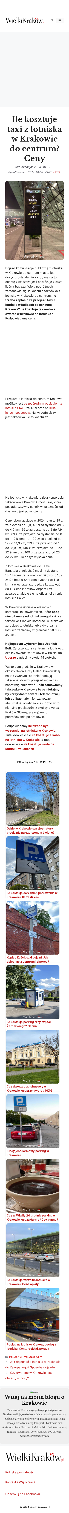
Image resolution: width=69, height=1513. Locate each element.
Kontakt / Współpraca (20, 1482)
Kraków (15, 1357)
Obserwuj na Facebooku (22, 1494)
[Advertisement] (34, 69)
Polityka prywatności (19, 1472)
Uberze (10, 657)
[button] (52, 20)
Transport (33, 1357)
